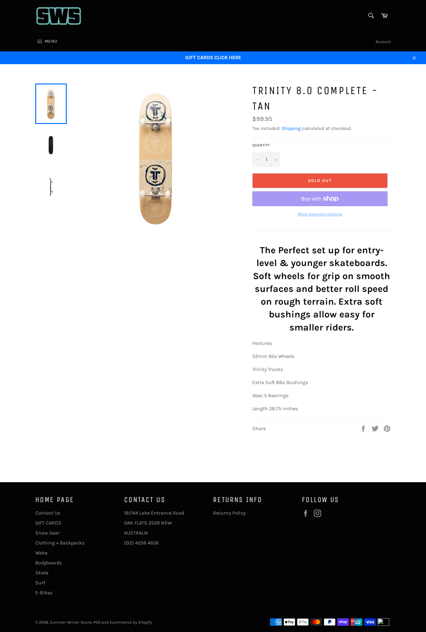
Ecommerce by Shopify (131, 622)
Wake (41, 553)
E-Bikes (43, 593)
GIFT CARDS (48, 523)
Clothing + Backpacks (60, 543)
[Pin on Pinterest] (387, 428)
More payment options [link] (320, 214)
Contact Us (47, 513)
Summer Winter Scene (71, 622)
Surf (40, 583)
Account (383, 41)
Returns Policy (229, 513)
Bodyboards (48, 563)
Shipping (291, 128)
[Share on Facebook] (364, 428)
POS (97, 622)
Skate (41, 573)
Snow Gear (47, 533)
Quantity (261, 145)
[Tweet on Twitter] (375, 428)
